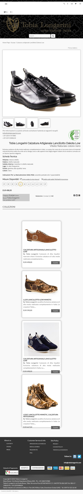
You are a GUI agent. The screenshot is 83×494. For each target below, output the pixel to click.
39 (12, 184)
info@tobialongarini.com (12, 133)
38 (8, 184)
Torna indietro (73, 48)
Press (8, 449)
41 (20, 184)
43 (29, 184)
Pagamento (34, 450)
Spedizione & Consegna (38, 443)
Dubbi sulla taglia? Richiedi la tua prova (55, 179)
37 (4, 184)
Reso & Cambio (35, 447)
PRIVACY (55, 444)
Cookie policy (58, 447)
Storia (8, 446)
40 (16, 184)
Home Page (6, 42)
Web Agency (15, 491)
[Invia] (53, 36)
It (6, 12)
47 (45, 184)
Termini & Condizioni (60, 450)
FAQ (31, 453)
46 (41, 184)
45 (37, 184)
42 (24, 184)
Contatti (9, 443)
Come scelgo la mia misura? (30, 179)
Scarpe (13, 42)
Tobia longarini (13, 198)
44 (33, 184)
